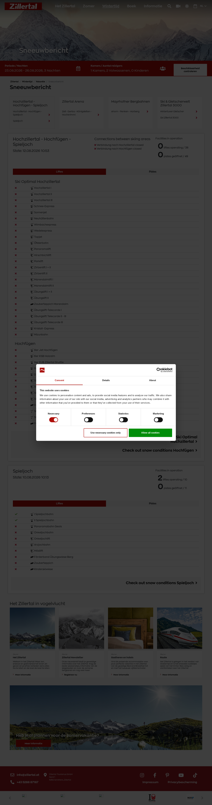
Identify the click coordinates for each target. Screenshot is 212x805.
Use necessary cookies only (105, 432)
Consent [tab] (59, 380)
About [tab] (152, 380)
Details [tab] (106, 380)
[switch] (88, 419)
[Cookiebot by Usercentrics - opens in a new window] (158, 370)
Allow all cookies (150, 432)
